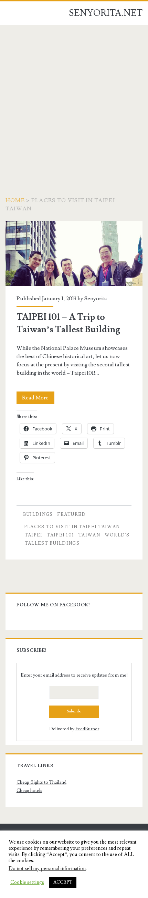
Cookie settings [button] (27, 882)
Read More (38, 399)
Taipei (34, 535)
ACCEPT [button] (62, 882)
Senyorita (95, 298)
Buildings (38, 514)
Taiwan (89, 535)
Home (15, 200)
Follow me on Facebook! (53, 605)
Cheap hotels (29, 790)
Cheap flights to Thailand (41, 782)
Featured (71, 514)
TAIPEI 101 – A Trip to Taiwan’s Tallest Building (74, 253)
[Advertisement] (74, 102)
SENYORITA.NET (105, 13)
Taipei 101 (60, 535)
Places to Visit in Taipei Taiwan (72, 527)
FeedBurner (87, 729)
